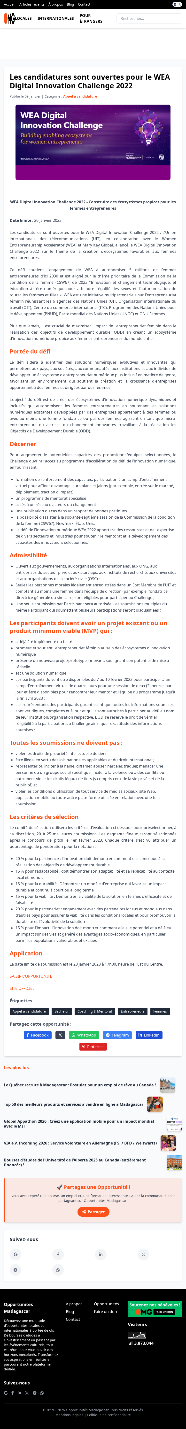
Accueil (10, 4)
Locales (23, 18)
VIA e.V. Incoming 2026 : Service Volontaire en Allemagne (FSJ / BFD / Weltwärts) (80, 1143)
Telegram (120, 1035)
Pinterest (95, 1046)
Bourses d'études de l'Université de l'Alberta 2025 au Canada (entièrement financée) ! (75, 1162)
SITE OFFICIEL (22, 988)
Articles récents (32, 4)
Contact (84, 4)
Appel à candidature (29, 1011)
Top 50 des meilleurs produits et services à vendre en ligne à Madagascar (73, 1104)
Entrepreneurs (133, 1011)
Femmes (160, 1011)
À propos (55, 4)
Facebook (40, 1035)
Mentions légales (69, 1415)
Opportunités (106, 1303)
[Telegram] (15, 1270)
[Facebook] (58, 1254)
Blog (70, 4)
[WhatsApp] (58, 1270)
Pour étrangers (91, 18)
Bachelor (61, 1011)
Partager (96, 1211)
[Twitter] (60, 1035)
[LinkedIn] (101, 1254)
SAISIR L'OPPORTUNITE (31, 976)
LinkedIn (152, 1035)
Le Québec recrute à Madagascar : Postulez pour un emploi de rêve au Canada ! (80, 1085)
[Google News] (15, 1254)
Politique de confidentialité (109, 1415)
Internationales (56, 18)
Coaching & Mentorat (95, 1011)
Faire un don (105, 1311)
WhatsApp (86, 1035)
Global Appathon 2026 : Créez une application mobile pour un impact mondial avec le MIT (79, 1124)
